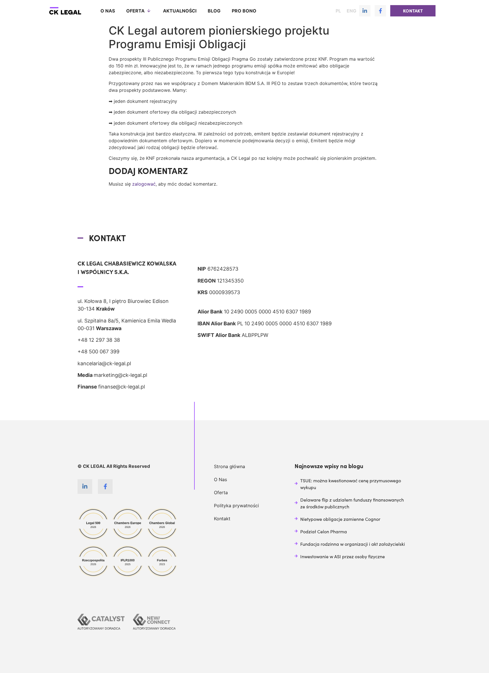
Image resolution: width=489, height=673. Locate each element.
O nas (107, 11)
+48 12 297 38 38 (99, 340)
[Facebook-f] (380, 10)
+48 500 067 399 (98, 351)
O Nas (220, 479)
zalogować (144, 184)
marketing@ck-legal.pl (120, 375)
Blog (214, 11)
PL (338, 11)
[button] (413, 10)
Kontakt (222, 518)
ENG (351, 11)
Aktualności (179, 11)
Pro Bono (244, 11)
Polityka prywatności (236, 505)
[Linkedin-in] (364, 10)
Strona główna (229, 466)
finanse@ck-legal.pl (121, 387)
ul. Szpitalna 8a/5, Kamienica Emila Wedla (127, 321)
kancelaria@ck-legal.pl (104, 363)
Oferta (135, 11)
